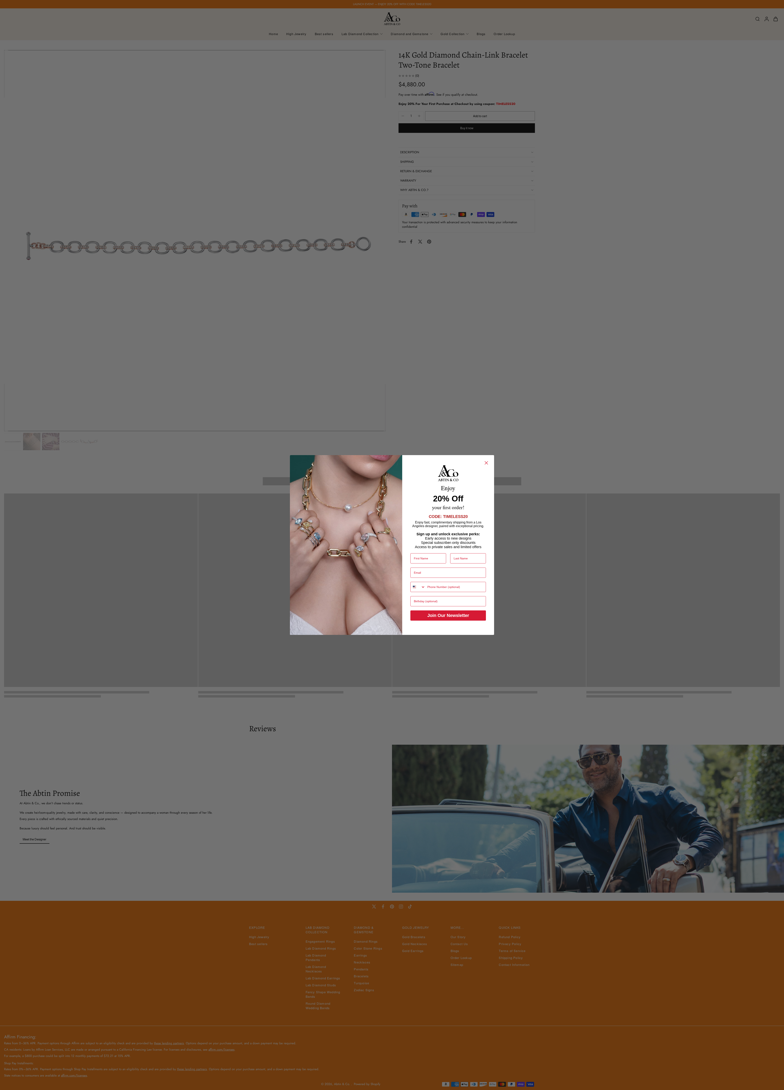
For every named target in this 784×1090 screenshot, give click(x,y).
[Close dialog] (486, 463)
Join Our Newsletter (448, 615)
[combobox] (418, 587)
